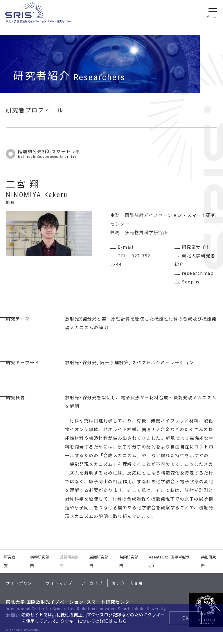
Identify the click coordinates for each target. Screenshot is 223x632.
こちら (120, 621)
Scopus (191, 282)
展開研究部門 (98, 561)
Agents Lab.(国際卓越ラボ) (169, 561)
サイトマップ (59, 583)
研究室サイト (196, 247)
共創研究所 (208, 561)
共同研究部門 (128, 561)
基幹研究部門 (69, 561)
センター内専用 (127, 583)
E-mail (126, 247)
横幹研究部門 (39, 561)
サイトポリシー (21, 583)
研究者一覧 (11, 561)
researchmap (198, 273)
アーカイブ (92, 583)
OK (185, 618)
